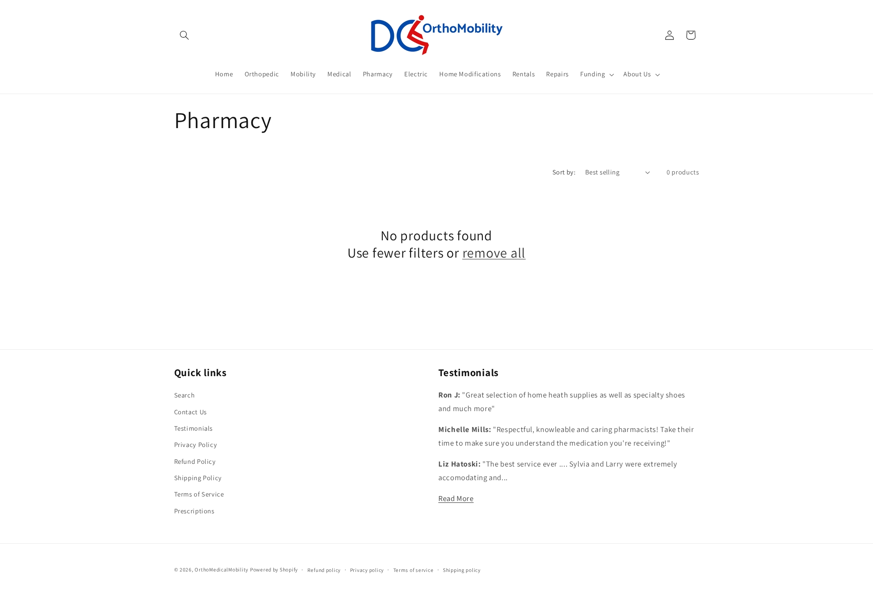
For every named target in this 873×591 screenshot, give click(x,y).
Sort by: (564, 172)
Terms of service (413, 569)
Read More (456, 498)
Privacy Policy (195, 445)
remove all (494, 253)
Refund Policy (195, 461)
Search (184, 395)
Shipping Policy (198, 477)
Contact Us (190, 411)
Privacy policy (367, 569)
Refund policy (324, 569)
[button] (184, 35)
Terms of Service (199, 494)
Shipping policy (462, 569)
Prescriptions (194, 511)
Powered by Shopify (274, 569)
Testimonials (193, 428)
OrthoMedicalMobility (221, 569)
